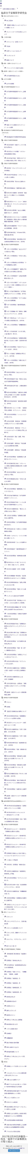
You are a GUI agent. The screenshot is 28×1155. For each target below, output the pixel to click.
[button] (1, 1)
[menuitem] (1, 4)
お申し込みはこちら (14, 1150)
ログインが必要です (19, 1148)
